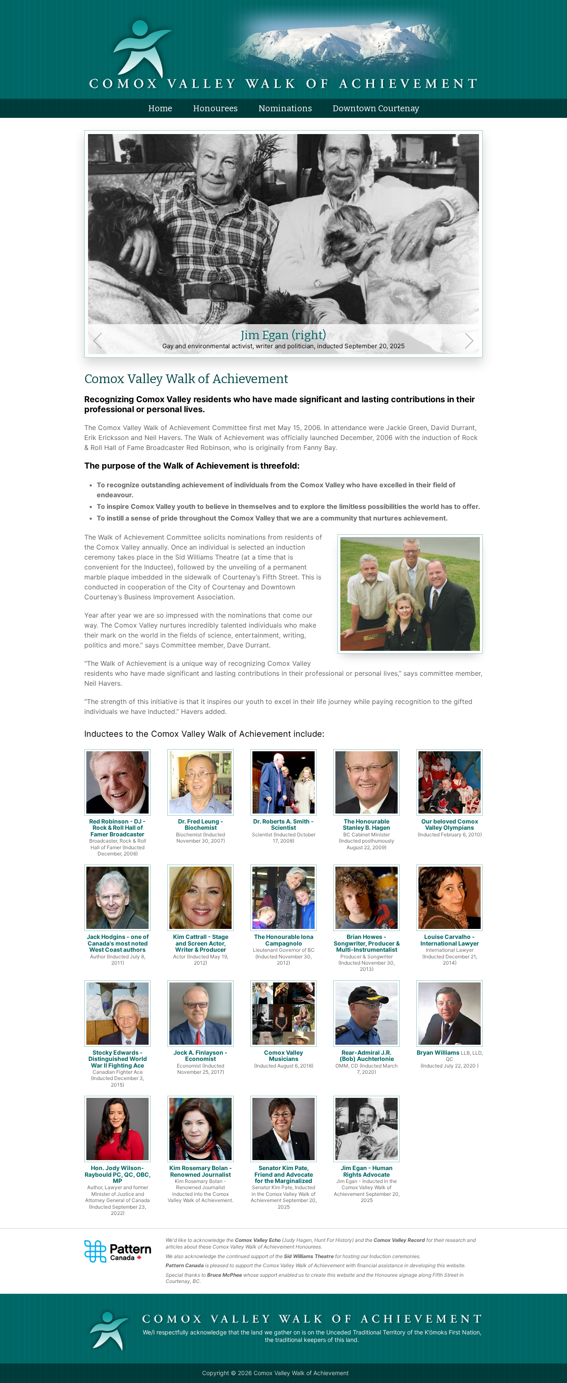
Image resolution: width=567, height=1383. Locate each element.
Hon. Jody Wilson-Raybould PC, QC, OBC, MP (118, 1190)
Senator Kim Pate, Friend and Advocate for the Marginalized (284, 1187)
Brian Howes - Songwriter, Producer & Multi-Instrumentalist (367, 952)
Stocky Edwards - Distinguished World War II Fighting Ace (117, 1068)
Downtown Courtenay (376, 108)
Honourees (215, 108)
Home (160, 108)
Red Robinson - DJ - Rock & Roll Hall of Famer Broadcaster (117, 837)
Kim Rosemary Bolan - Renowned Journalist (200, 1183)
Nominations (285, 108)
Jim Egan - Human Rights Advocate (367, 1183)
